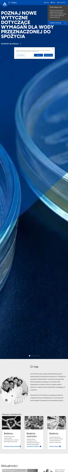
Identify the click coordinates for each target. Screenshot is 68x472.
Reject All (38, 55)
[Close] (53, 48)
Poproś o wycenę (55, 23)
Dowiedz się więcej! (10, 44)
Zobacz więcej (54, 446)
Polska (14, 2)
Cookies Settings (20, 55)
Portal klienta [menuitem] (62, 2)
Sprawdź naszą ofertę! (11, 446)
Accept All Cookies (48, 55)
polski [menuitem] (53, 2)
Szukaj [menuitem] (47, 2)
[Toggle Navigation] (9, 2)
